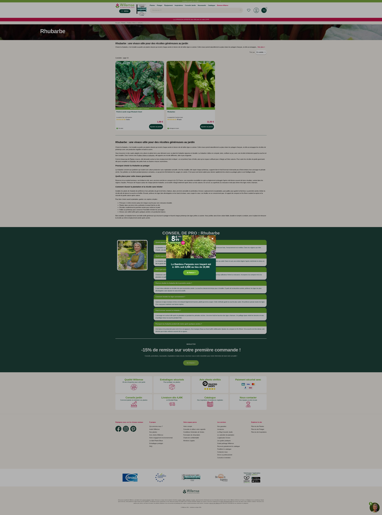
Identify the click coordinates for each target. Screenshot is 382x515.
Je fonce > (191, 273)
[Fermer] (212, 239)
